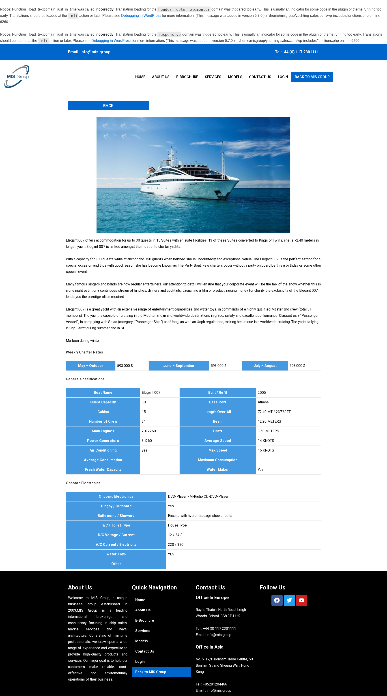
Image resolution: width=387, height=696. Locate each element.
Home (140, 77)
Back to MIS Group (312, 77)
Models (235, 77)
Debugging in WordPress (141, 15)
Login (283, 77)
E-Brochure (187, 77)
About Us (161, 77)
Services (213, 77)
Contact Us (260, 77)
